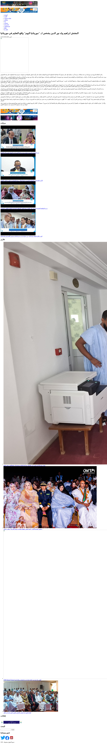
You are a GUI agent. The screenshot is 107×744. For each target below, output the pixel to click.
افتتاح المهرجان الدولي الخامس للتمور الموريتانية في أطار (17, 712)
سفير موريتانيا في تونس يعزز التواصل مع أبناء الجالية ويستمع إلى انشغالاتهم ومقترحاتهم (24, 465)
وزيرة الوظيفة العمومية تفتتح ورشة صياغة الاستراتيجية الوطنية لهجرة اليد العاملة (20, 152)
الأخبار (5, 16)
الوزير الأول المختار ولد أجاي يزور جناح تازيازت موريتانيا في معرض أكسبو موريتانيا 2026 (21, 236)
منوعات (6, 23)
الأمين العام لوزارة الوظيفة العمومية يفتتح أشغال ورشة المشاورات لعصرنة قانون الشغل (22, 180)
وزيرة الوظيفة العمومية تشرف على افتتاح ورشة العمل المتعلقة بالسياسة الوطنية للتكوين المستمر (24, 208)
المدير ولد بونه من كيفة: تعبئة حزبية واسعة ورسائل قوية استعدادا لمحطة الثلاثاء (22, 679)
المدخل (6, 15)
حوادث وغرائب (7, 18)
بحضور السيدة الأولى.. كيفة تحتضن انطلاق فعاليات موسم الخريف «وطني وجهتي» (23, 529)
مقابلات (6, 20)
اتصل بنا (6, 29)
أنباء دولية (6, 24)
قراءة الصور (7, 26)
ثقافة (5, 28)
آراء (5, 21)
